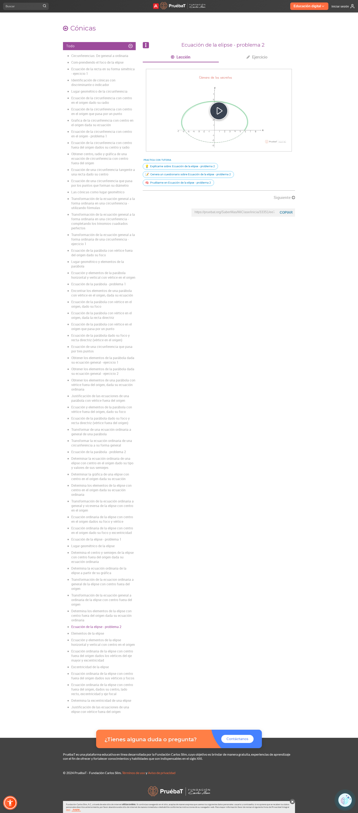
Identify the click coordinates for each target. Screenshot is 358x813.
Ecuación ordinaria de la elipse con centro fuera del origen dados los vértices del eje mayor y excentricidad (102, 656)
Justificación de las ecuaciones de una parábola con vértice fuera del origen (100, 398)
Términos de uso (133, 773)
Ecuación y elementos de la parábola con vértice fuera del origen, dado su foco (101, 409)
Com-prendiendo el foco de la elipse (97, 62)
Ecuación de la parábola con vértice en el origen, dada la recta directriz (101, 315)
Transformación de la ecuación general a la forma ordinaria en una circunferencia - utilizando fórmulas (103, 203)
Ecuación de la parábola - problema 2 (98, 452)
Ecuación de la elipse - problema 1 (96, 539)
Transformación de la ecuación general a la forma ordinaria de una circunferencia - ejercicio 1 (103, 239)
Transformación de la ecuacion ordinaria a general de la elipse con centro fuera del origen (102, 584)
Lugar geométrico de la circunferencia (99, 91)
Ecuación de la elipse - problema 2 (96, 626)
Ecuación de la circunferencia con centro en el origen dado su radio (101, 100)
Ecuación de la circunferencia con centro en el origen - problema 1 (101, 133)
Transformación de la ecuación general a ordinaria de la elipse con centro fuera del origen (101, 600)
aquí (68, 809)
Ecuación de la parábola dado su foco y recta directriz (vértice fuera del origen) (100, 420)
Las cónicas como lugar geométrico (98, 192)
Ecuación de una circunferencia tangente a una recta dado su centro (103, 172)
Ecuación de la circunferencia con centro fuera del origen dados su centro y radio (101, 145)
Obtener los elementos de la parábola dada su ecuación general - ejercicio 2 (102, 371)
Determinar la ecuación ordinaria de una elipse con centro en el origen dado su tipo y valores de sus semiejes (102, 463)
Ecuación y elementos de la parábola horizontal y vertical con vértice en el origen (103, 275)
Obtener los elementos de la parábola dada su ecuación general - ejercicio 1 (102, 360)
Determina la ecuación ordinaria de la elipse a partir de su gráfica (98, 570)
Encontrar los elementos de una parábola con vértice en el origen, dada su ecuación (102, 293)
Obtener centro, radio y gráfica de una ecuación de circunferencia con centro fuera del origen (99, 158)
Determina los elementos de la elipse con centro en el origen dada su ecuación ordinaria (101, 490)
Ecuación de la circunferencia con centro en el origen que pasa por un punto (101, 111)
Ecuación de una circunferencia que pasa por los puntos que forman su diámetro (101, 183)
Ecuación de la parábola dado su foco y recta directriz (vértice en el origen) (100, 337)
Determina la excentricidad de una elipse (101, 700)
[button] (10, 803)
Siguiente (283, 197)
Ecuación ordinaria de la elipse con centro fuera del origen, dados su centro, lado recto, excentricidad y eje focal (102, 689)
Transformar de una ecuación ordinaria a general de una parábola (101, 431)
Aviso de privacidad (161, 773)
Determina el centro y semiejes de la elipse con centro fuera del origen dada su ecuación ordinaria (102, 557)
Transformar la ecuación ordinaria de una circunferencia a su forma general (101, 443)
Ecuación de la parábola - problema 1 (98, 284)
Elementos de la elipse (87, 633)
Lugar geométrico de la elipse (93, 546)
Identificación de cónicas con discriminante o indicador (93, 82)
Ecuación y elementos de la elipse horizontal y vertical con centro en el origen (103, 642)
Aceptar (76, 809)
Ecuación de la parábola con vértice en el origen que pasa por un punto (101, 326)
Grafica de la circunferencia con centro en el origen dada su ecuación (102, 122)
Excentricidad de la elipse (90, 667)
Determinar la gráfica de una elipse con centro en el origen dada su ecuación (100, 476)
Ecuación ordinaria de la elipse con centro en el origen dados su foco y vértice (102, 519)
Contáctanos (237, 739)
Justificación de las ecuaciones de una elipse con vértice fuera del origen (100, 709)
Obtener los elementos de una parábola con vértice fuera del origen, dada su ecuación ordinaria (103, 385)
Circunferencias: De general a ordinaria (99, 55)
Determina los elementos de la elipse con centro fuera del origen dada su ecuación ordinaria (101, 615)
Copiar (286, 212)
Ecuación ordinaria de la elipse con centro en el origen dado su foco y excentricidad (102, 530)
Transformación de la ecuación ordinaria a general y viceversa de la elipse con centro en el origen (102, 506)
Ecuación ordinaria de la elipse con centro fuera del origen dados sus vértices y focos (102, 675)
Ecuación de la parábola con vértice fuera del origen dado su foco (102, 252)
